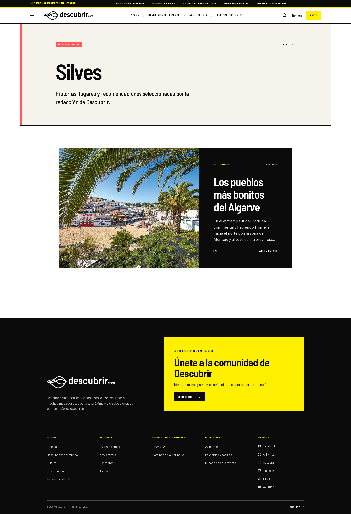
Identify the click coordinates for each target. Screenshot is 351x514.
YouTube (268, 487)
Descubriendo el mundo (62, 455)
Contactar (106, 463)
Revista (297, 15)
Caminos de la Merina (166, 455)
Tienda (104, 471)
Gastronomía (198, 15)
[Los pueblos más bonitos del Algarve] (175, 208)
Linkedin (268, 470)
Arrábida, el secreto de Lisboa (199, 3)
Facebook (269, 446)
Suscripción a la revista (220, 463)
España (134, 15)
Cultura (51, 463)
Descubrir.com (297, 506)
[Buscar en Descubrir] (284, 15)
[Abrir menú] (34, 15)
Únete (313, 15)
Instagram (269, 462)
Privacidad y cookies (218, 455)
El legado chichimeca (164, 3)
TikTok (267, 479)
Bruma (156, 446)
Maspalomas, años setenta (271, 3)
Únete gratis (189, 396)
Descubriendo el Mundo (164, 15)
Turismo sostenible (59, 479)
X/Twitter (269, 454)
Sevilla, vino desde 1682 (237, 3)
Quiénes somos (110, 446)
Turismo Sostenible (230, 15)
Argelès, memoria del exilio (130, 3)
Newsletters (108, 455)
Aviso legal (212, 446)
